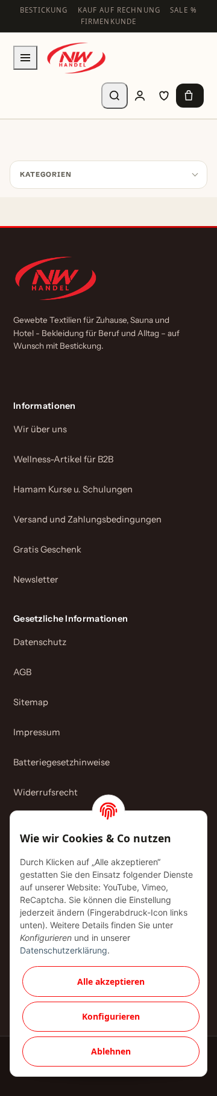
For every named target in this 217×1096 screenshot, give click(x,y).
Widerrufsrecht (45, 792)
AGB (22, 672)
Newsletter (35, 579)
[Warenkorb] (190, 96)
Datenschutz (39, 642)
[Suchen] (114, 95)
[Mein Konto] (140, 96)
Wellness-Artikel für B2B (63, 459)
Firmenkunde (109, 21)
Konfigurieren (111, 1016)
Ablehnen (111, 1051)
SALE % (183, 9)
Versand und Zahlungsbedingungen (87, 519)
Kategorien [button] (46, 174)
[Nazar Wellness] (76, 58)
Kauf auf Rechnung (119, 9)
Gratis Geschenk (47, 549)
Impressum (36, 732)
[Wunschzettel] (164, 96)
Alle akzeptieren (111, 981)
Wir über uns (40, 429)
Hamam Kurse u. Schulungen (73, 489)
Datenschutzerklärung (63, 950)
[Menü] (25, 58)
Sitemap (30, 702)
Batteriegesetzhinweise (61, 762)
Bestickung (44, 9)
